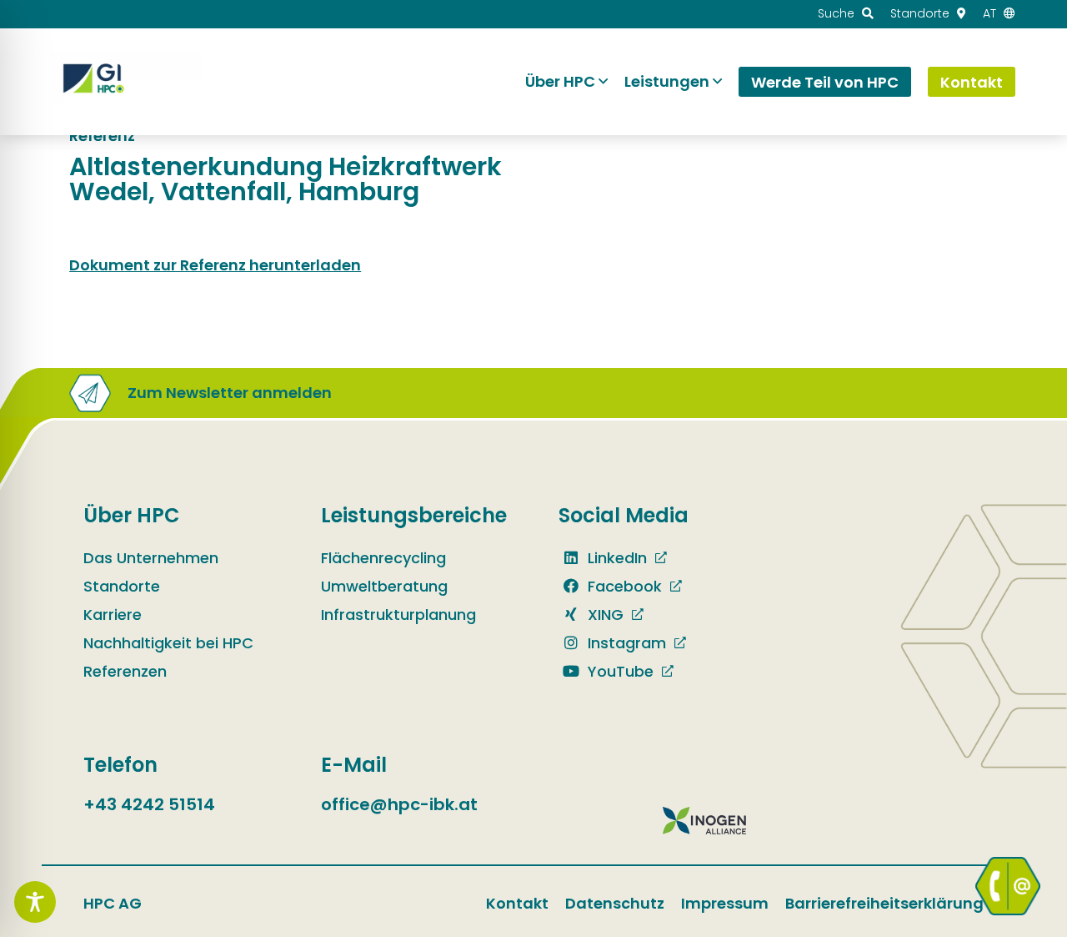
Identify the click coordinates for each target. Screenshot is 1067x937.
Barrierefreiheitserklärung (884, 903)
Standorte (121, 586)
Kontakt (517, 903)
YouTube (619, 671)
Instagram (625, 642)
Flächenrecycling (383, 557)
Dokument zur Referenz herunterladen (215, 264)
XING (604, 614)
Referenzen (125, 671)
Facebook (623, 586)
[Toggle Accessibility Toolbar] (35, 901)
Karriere (112, 614)
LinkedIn (615, 557)
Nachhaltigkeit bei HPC (168, 642)
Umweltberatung (384, 586)
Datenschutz (614, 903)
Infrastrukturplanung (398, 614)
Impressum (725, 903)
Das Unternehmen (150, 557)
